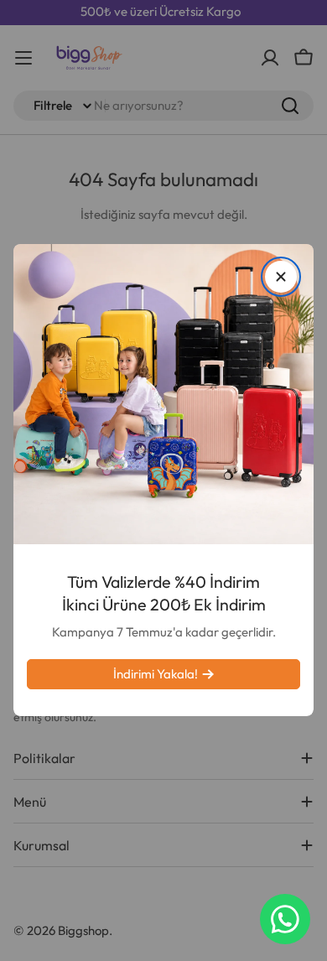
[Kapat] (281, 277)
